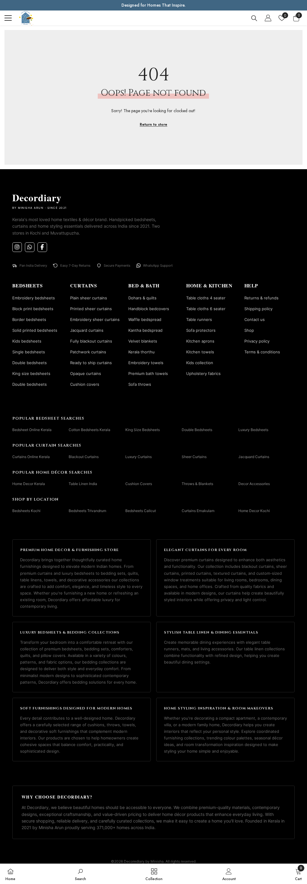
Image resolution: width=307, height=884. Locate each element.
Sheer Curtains (194, 456)
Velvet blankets (142, 341)
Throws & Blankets (197, 483)
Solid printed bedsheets (34, 330)
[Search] (254, 18)
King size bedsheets (31, 373)
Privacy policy (257, 341)
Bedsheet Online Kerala (32, 429)
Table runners (199, 319)
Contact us (254, 319)
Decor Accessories (254, 483)
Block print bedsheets (32, 308)
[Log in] (268, 18)
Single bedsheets (28, 351)
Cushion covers (84, 384)
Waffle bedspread (144, 319)
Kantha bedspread (145, 330)
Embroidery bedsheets (33, 297)
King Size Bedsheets (142, 429)
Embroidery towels (145, 362)
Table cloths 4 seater (205, 297)
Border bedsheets (29, 319)
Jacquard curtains (86, 330)
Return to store (153, 124)
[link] (80, 874)
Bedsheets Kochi (26, 510)
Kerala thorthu (141, 351)
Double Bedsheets (197, 429)
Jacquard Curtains (253, 456)
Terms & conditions (262, 351)
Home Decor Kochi (254, 510)
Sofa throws (139, 384)
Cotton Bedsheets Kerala (89, 429)
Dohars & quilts (142, 297)
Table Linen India (83, 483)
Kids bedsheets (26, 341)
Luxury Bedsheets (253, 429)
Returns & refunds (261, 297)
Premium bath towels (148, 373)
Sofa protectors (201, 330)
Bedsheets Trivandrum (87, 510)
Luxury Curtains (138, 456)
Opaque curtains (85, 373)
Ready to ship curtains (91, 362)
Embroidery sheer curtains (95, 319)
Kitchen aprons (200, 341)
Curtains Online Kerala (31, 456)
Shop (249, 330)
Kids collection (199, 362)
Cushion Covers (138, 483)
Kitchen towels (200, 351)
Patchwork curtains (88, 351)
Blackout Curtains (84, 456)
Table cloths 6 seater (205, 308)
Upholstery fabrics (203, 373)
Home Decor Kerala (28, 483)
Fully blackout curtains (91, 341)
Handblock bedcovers (148, 308)
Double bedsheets (29, 362)
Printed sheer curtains (91, 308)
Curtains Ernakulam (198, 510)
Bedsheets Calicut (140, 510)
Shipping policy (258, 308)
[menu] (8, 18)
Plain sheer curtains (88, 297)
